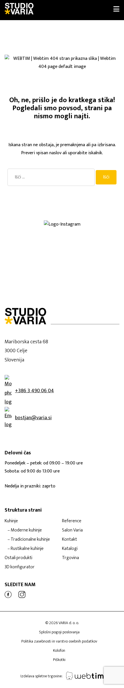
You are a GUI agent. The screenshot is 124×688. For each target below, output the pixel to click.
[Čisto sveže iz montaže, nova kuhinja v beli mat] (31, 272)
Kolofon (59, 650)
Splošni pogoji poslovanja (59, 632)
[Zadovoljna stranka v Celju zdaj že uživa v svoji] (31, 235)
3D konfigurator (20, 567)
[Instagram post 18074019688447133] (31, 240)
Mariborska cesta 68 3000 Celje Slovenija (26, 351)
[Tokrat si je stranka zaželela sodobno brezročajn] (31, 263)
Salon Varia (72, 530)
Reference (71, 521)
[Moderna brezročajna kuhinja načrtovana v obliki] (31, 249)
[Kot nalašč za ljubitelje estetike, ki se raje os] (93, 235)
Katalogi (70, 548)
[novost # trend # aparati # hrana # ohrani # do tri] (31, 258)
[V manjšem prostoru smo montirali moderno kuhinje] (93, 249)
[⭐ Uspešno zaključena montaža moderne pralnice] (31, 230)
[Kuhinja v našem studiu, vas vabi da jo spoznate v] (31, 267)
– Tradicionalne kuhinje (28, 539)
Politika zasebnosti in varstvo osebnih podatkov (59, 641)
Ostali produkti (18, 558)
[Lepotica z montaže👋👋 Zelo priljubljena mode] (93, 258)
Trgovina (70, 558)
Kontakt (69, 539)
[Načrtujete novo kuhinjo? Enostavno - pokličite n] (31, 244)
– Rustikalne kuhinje (25, 548)
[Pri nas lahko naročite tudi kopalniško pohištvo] (93, 263)
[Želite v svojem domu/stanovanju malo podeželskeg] (93, 267)
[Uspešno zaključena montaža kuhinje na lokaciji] (93, 230)
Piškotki (59, 659)
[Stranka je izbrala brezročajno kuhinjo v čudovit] (31, 253)
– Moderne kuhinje (24, 530)
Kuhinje (11, 521)
